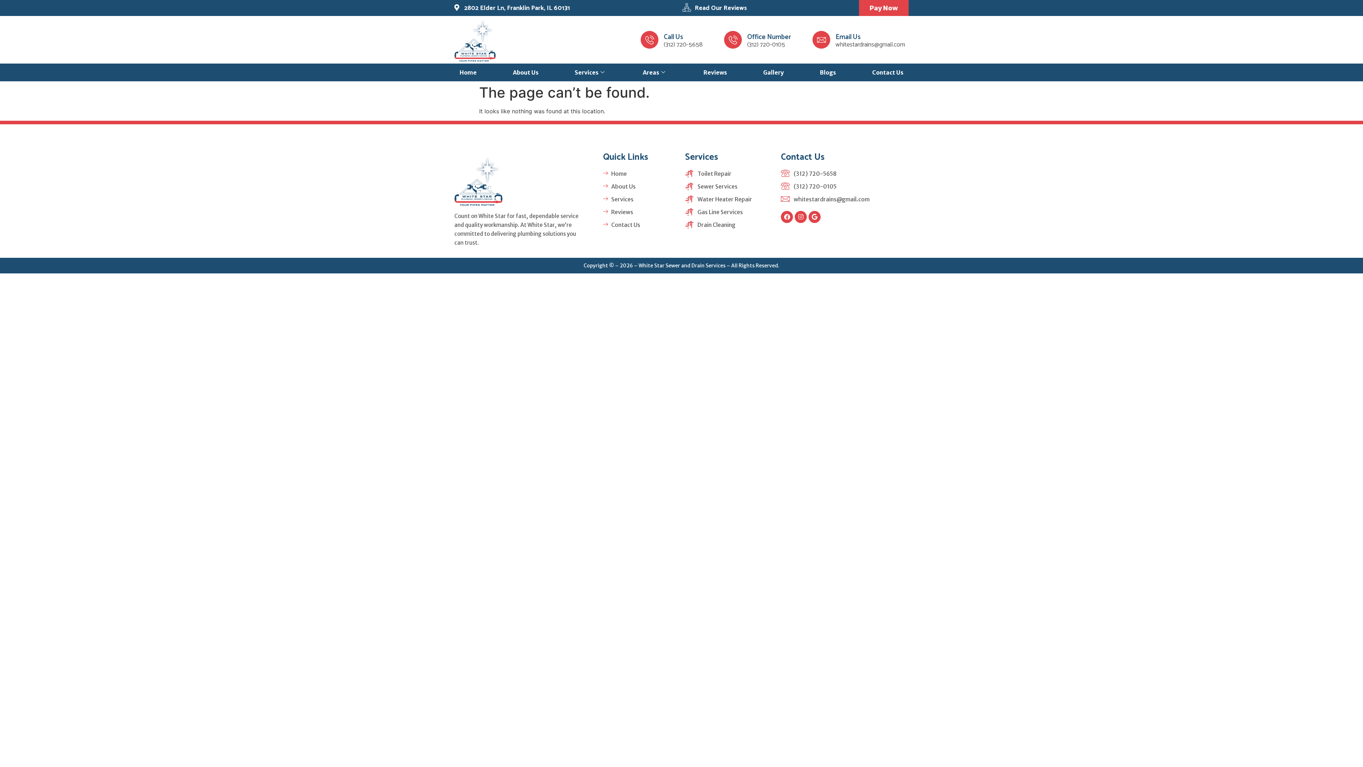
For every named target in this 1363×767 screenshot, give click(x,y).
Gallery (773, 72)
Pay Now (884, 8)
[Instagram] (801, 217)
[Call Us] (649, 40)
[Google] (815, 217)
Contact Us (887, 72)
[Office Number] (733, 40)
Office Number (769, 37)
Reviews (715, 72)
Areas (651, 72)
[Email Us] (821, 40)
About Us (525, 72)
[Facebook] (787, 217)
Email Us (848, 37)
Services (586, 72)
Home (468, 72)
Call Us (673, 37)
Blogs (828, 72)
